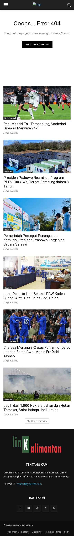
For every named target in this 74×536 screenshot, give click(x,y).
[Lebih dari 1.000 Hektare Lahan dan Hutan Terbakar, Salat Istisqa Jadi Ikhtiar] (37, 384)
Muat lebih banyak (36, 421)
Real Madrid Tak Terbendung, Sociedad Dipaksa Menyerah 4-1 (34, 126)
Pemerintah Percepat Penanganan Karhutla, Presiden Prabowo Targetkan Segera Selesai (33, 240)
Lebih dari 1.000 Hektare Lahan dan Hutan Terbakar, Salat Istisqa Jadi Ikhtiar (36, 407)
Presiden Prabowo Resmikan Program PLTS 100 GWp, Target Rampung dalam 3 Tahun (36, 182)
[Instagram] (28, 508)
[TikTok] (37, 508)
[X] (45, 508)
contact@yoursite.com (29, 484)
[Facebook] (20, 508)
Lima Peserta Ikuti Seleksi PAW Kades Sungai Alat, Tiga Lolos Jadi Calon (34, 296)
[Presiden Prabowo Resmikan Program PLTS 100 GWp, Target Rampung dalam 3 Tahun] (37, 156)
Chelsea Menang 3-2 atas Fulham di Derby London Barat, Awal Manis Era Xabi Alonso (36, 351)
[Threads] (54, 508)
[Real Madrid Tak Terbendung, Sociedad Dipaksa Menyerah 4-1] (37, 103)
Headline (8, 172)
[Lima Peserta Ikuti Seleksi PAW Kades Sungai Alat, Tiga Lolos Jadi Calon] (37, 272)
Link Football (10, 118)
